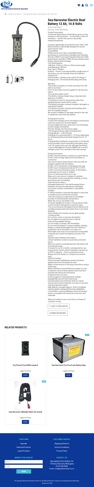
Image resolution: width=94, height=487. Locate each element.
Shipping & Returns (61, 444)
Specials (23, 444)
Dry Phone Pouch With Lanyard (25, 365)
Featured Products (24, 447)
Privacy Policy (62, 451)
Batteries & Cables (15, 14)
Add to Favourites (60, 306)
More (25, 375)
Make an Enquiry (58, 313)
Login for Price (25, 371)
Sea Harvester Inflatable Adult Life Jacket (25, 412)
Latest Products (24, 451)
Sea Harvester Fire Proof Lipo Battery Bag (69, 365)
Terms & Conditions (61, 447)
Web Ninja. (76, 481)
